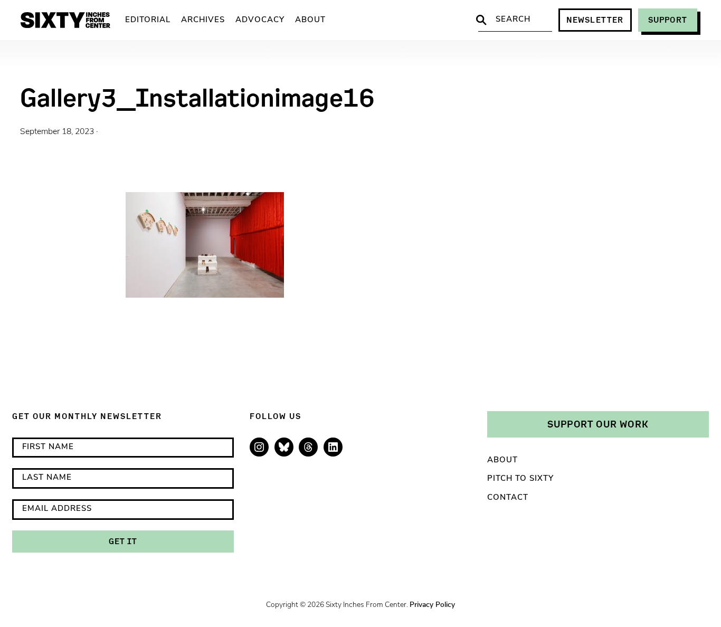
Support (667, 20)
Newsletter (595, 20)
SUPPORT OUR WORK (598, 424)
